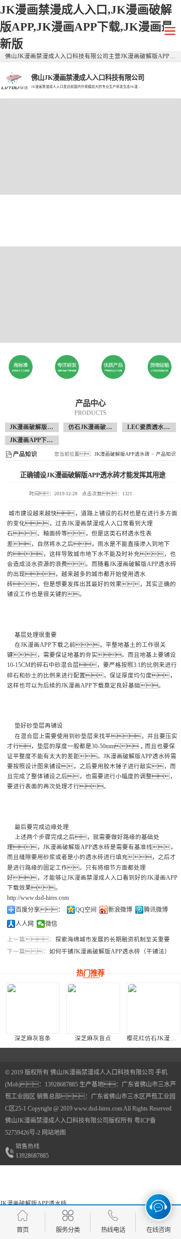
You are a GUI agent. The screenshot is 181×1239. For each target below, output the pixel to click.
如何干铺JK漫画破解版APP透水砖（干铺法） (109, 951)
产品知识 (166, 454)
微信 (51, 923)
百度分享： (40, 909)
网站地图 (54, 1132)
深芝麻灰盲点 (93, 1038)
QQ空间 (86, 909)
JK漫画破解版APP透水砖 (43, 427)
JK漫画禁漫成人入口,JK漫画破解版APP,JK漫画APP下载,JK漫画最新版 (86, 26)
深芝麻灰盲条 (33, 1038)
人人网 (25, 923)
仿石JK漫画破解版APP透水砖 (108, 427)
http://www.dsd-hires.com (38, 898)
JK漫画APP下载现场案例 (43, 440)
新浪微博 (120, 909)
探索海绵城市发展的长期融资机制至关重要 (112, 939)
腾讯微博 (156, 909)
